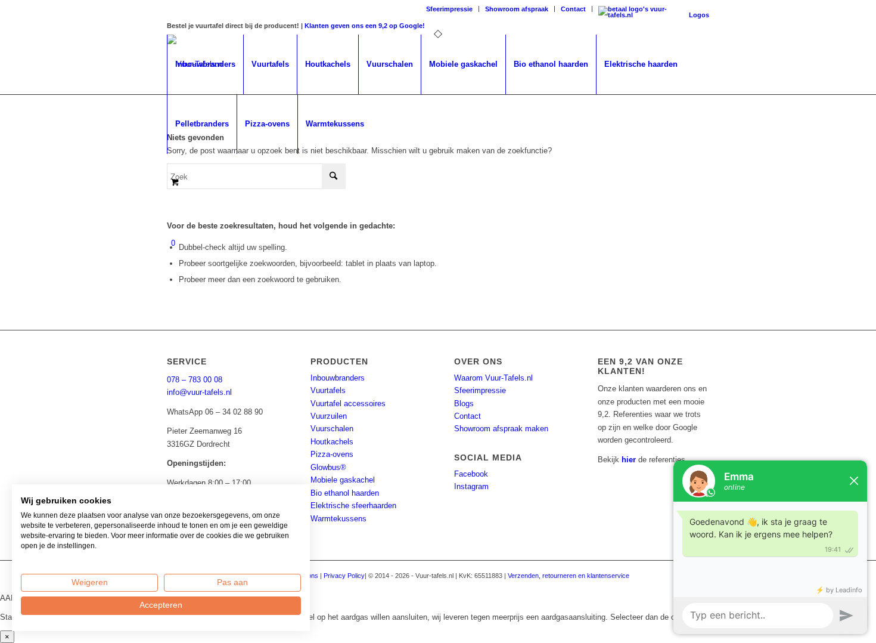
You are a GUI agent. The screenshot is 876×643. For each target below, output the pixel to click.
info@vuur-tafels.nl (199, 392)
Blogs (464, 403)
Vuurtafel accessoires (348, 403)
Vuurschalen (331, 428)
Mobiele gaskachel (342, 479)
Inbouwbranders (337, 377)
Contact (573, 9)
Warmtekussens (338, 518)
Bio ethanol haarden (344, 493)
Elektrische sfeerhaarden (353, 505)
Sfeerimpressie (449, 9)
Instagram (471, 486)
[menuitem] (449, 9)
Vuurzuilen (328, 416)
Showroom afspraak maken (501, 428)
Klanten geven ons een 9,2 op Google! (365, 25)
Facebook (471, 473)
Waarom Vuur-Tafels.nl (493, 377)
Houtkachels (331, 441)
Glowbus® (328, 467)
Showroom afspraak (516, 9)
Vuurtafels (328, 390)
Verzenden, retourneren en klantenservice (568, 575)
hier (629, 459)
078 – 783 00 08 (194, 379)
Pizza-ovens (331, 454)
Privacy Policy (344, 575)
